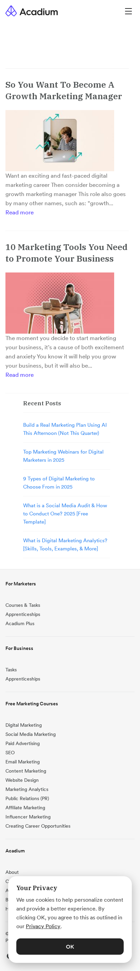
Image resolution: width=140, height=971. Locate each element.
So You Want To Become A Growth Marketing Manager (63, 90)
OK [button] (70, 946)
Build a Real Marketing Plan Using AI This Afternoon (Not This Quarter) (65, 429)
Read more (19, 212)
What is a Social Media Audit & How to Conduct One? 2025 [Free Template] (65, 513)
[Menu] (128, 10)
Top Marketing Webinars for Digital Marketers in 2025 (63, 455)
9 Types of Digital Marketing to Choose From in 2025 (59, 482)
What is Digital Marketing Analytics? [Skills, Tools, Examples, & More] (65, 544)
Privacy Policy (43, 926)
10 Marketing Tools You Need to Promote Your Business (66, 252)
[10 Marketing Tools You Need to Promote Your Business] (59, 303)
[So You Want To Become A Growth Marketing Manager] (59, 140)
